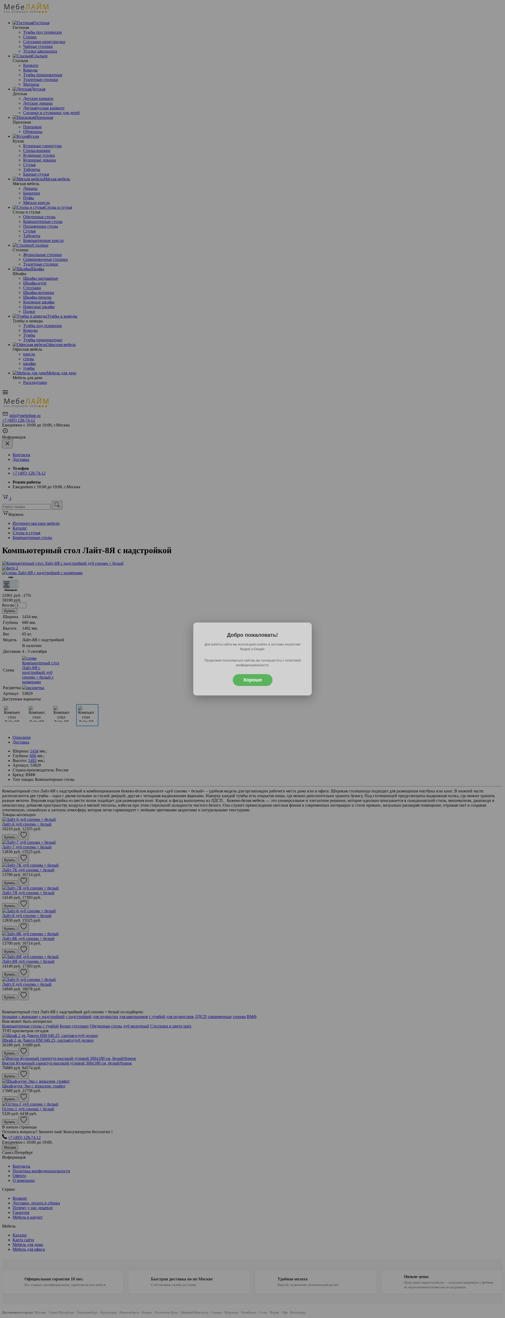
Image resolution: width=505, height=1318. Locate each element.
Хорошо (252, 680)
